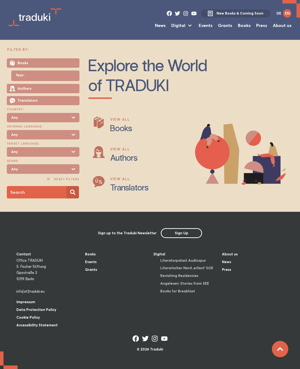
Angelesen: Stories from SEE (184, 283)
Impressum (25, 302)
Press (261, 25)
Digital (178, 25)
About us (282, 25)
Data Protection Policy (36, 309)
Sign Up (181, 233)
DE (279, 13)
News (160, 25)
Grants (225, 25)
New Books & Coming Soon (240, 13)
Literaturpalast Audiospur (183, 260)
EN (287, 13)
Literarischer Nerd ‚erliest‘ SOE (186, 268)
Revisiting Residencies (179, 275)
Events (206, 25)
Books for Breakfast (177, 291)
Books (244, 25)
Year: (20, 75)
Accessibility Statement (37, 325)
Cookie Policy (28, 317)
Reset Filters (66, 179)
